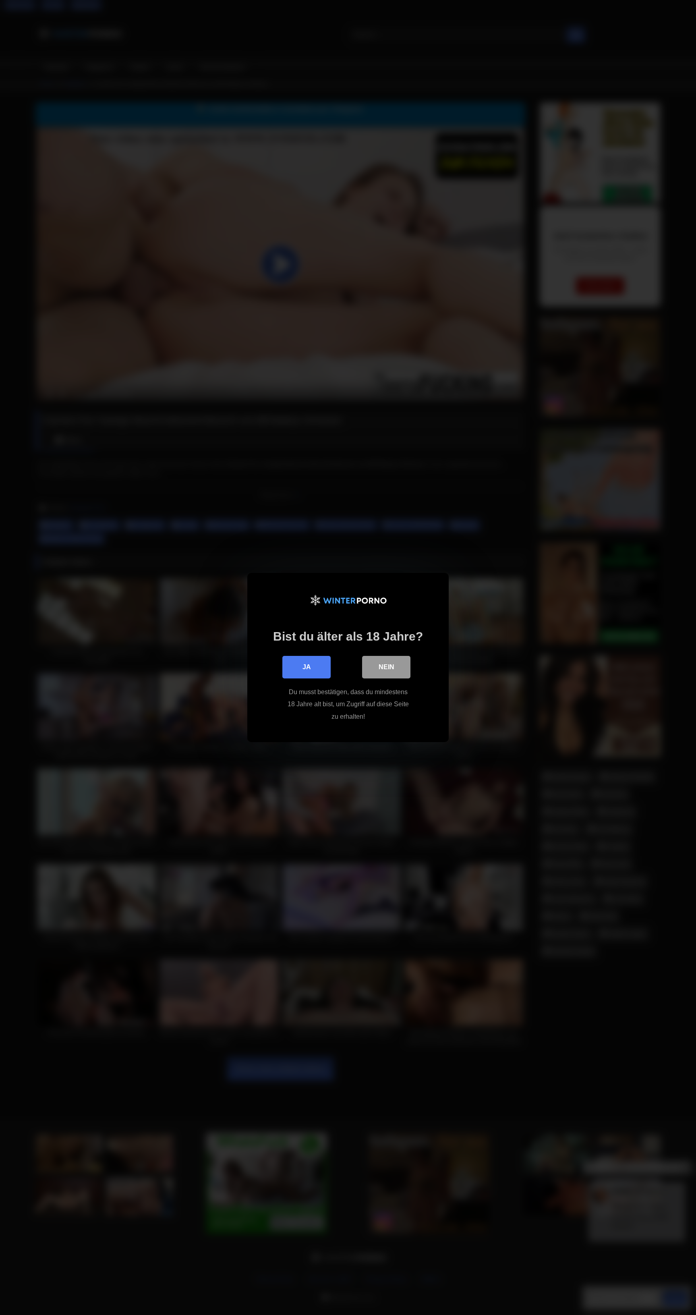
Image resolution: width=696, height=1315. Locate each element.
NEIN (386, 667)
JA (306, 667)
